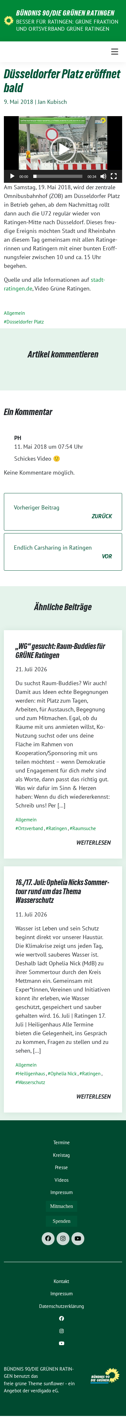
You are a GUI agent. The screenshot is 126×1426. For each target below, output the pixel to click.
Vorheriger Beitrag (63, 512)
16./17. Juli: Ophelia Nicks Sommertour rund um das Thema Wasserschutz (62, 891)
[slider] (57, 176)
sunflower (54, 1383)
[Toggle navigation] (114, 51)
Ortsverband (30, 828)
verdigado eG (44, 1391)
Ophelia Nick (63, 1073)
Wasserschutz (31, 1082)
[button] (63, 149)
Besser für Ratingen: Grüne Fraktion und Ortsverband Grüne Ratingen (67, 25)
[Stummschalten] (103, 176)
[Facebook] (48, 1238)
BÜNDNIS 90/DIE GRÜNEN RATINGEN (65, 13)
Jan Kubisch (52, 101)
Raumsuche (84, 828)
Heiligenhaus (31, 1073)
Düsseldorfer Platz (25, 322)
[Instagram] (63, 1238)
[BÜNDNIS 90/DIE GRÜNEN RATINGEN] (9, 20)
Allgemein (14, 313)
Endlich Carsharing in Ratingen (63, 552)
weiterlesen (93, 842)
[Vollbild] (113, 176)
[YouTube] (77, 1238)
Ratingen (57, 828)
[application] (63, 149)
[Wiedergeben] (12, 176)
